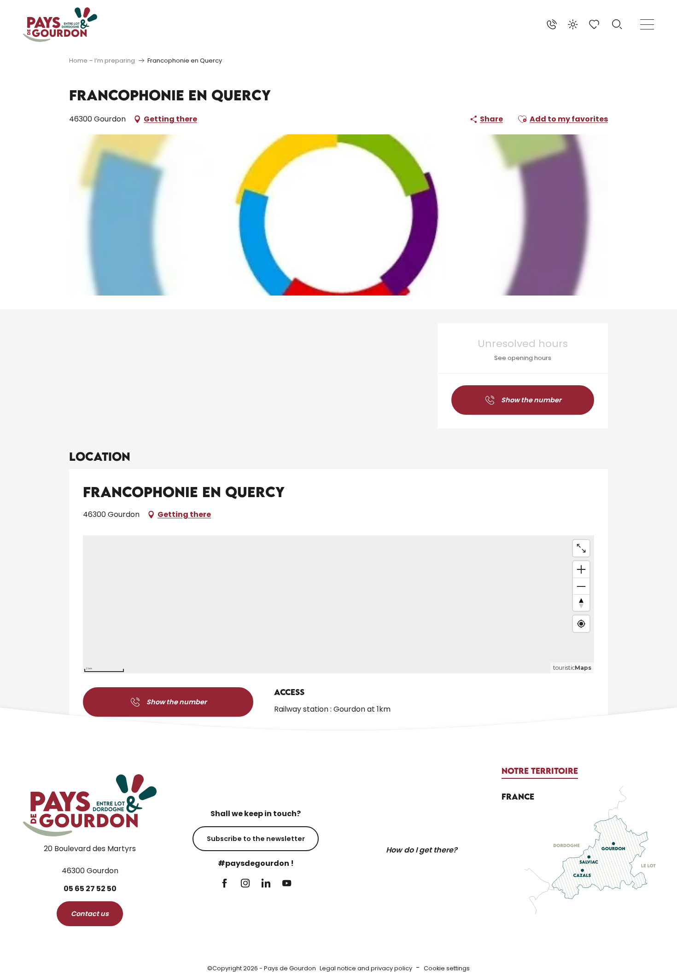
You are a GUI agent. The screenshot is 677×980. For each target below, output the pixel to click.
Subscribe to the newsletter (256, 838)
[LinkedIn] (266, 884)
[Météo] (573, 24)
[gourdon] (60, 24)
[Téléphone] (552, 24)
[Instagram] (245, 884)
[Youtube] (286, 884)
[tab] (539, 771)
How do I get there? (421, 850)
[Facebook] (224, 884)
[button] (617, 24)
